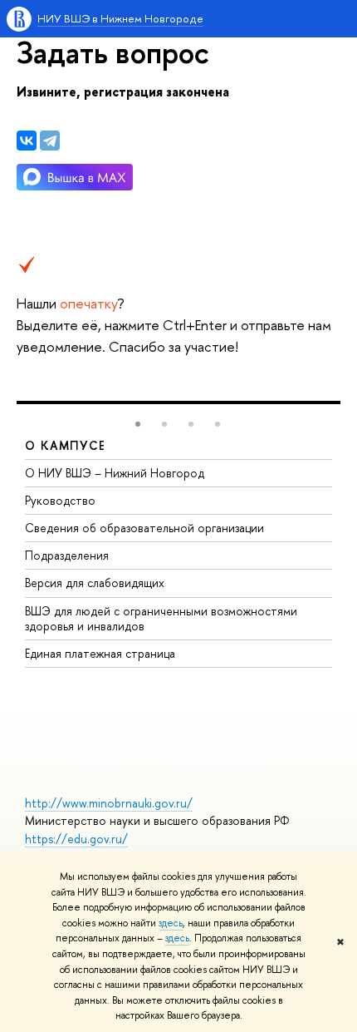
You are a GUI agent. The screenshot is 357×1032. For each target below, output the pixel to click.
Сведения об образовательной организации (144, 528)
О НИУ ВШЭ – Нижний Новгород (114, 473)
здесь (171, 923)
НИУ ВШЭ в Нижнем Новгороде (120, 18)
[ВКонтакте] (27, 141)
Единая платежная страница (100, 653)
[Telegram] (50, 141)
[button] (138, 424)
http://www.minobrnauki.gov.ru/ (109, 803)
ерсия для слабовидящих (94, 582)
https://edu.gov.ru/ (76, 839)
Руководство (60, 500)
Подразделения (67, 555)
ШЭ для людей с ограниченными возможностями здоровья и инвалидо (161, 618)
